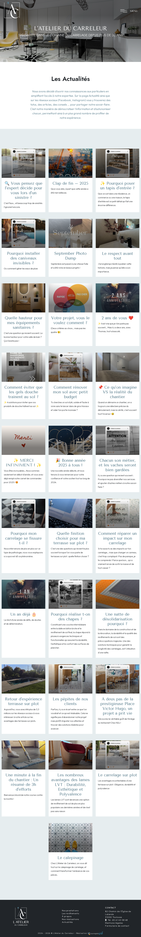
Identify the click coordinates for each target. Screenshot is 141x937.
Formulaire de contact (117, 926)
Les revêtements (70, 913)
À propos (67, 916)
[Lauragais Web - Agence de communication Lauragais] (95, 933)
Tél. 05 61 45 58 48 (118, 920)
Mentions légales (114, 923)
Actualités (67, 922)
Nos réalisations (70, 919)
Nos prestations (70, 910)
